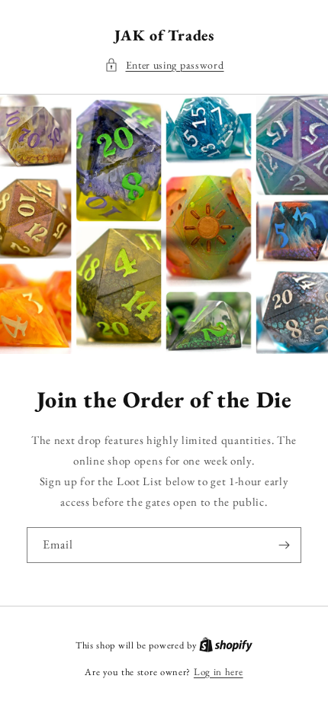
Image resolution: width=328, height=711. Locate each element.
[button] (164, 65)
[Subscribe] (284, 545)
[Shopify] (225, 645)
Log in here (218, 671)
